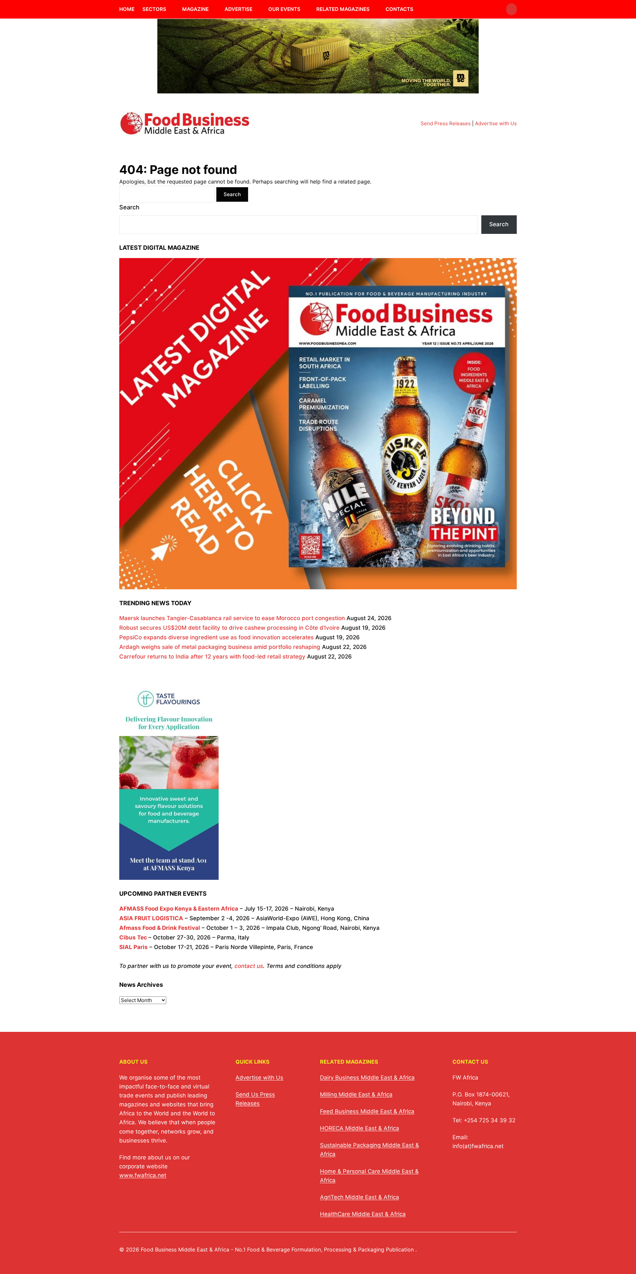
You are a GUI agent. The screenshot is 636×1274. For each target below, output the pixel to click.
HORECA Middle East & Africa (359, 1128)
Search (129, 207)
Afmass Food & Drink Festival (159, 928)
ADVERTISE (238, 9)
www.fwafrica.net (142, 1175)
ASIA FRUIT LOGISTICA (151, 918)
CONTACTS (399, 9)
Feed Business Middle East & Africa (367, 1111)
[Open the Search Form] (511, 9)
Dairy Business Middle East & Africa (367, 1077)
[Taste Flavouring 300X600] (169, 875)
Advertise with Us (496, 123)
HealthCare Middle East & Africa (363, 1214)
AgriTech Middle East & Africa (359, 1197)
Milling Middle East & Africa (356, 1094)
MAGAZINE (195, 9)
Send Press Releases (446, 123)
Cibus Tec (133, 937)
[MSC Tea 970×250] (318, 89)
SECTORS (154, 9)
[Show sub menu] (170, 9)
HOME (126, 9)
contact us (249, 966)
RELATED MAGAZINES (343, 9)
